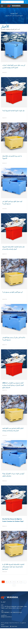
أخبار (13, 15)
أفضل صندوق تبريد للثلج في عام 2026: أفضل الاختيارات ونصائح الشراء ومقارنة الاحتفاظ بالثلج (13, 385)
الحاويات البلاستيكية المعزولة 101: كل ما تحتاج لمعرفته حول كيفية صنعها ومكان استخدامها (13, 567)
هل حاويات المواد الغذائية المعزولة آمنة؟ (13, 110)
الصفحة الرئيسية (18, 15)
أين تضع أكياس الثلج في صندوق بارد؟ (12, 292)
